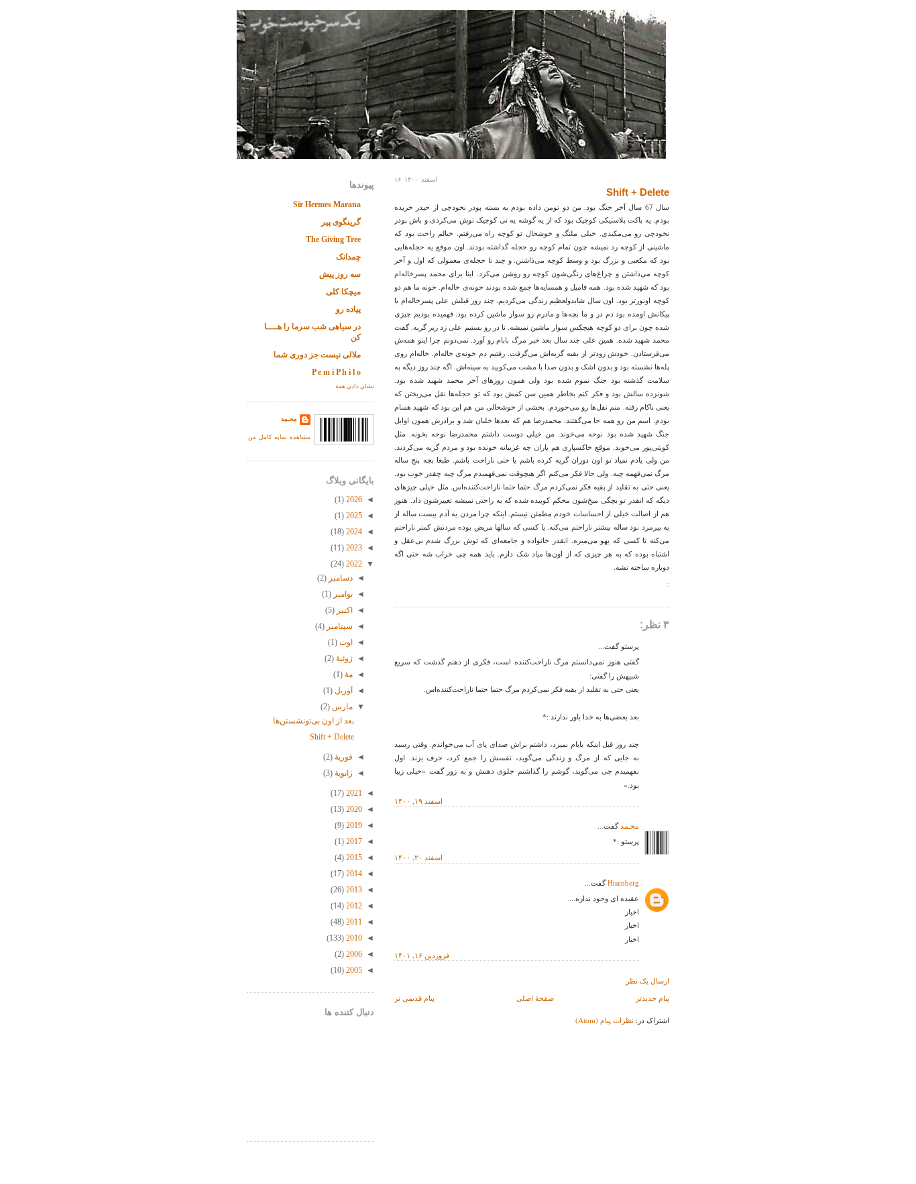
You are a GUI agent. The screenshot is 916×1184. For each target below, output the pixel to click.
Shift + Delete (637, 192)
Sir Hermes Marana (327, 204)
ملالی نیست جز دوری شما (317, 354)
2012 (353, 905)
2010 (353, 938)
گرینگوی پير (341, 222)
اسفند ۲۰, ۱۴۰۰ (418, 857)
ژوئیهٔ (343, 658)
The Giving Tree (333, 239)
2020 (353, 809)
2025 (353, 515)
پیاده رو (348, 309)
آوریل (343, 690)
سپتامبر (339, 626)
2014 (353, 873)
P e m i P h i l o (336, 372)
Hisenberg (623, 883)
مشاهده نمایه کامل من (279, 437)
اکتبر (344, 610)
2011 (353, 922)
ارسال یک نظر (647, 980)
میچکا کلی (343, 291)
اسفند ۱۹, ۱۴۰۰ (418, 801)
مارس (341, 706)
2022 (353, 564)
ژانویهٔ (343, 773)
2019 (353, 825)
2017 (353, 841)
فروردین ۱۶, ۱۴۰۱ (421, 955)
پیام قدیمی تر (414, 998)
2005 (353, 970)
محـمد (629, 826)
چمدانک (348, 256)
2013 (353, 889)
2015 (353, 857)
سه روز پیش (340, 274)
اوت (345, 642)
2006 (353, 954)
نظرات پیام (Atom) (604, 1020)
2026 (353, 499)
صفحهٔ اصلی (535, 998)
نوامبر (342, 594)
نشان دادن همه (354, 386)
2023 (353, 547)
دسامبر (340, 578)
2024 (353, 531)
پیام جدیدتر (652, 998)
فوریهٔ (343, 757)
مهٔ (348, 674)
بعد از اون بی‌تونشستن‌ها (313, 720)
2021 (353, 793)
